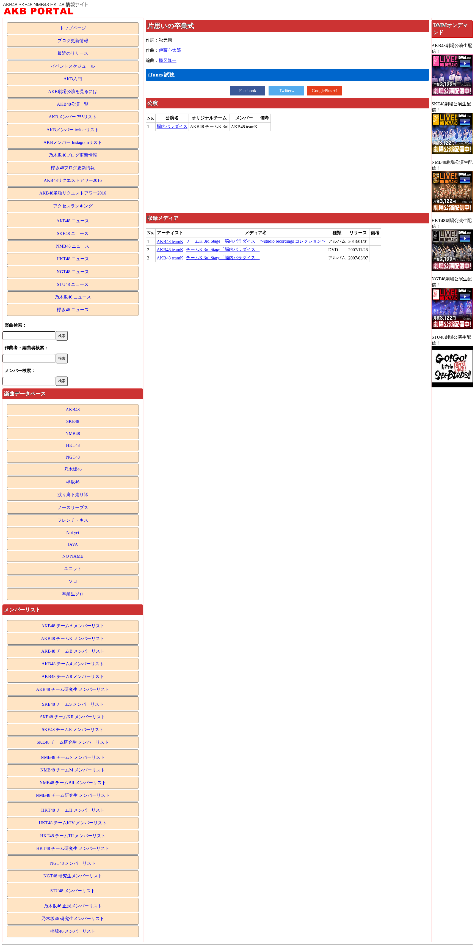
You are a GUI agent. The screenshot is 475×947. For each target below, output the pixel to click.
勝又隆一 (167, 60)
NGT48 (73, 457)
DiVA (73, 544)
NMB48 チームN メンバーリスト (73, 757)
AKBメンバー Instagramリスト (72, 142)
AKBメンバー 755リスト (73, 116)
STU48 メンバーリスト (72, 890)
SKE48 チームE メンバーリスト (73, 729)
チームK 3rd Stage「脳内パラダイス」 (223, 249)
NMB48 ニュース (72, 246)
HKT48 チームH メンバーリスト (72, 810)
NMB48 (72, 433)
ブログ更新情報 (72, 40)
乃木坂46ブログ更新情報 (73, 155)
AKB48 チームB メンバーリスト (72, 651)
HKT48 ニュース (73, 258)
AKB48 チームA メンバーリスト (72, 625)
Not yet (72, 532)
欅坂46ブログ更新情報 (73, 167)
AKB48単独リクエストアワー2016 (72, 193)
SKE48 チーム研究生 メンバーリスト (73, 742)
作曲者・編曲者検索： (27, 347)
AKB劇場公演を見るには (72, 91)
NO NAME (72, 556)
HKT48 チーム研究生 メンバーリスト (72, 848)
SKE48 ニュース (73, 233)
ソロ (72, 581)
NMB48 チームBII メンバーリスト (73, 782)
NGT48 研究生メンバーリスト (72, 876)
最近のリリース (72, 53)
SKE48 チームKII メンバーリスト (72, 717)
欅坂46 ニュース (73, 309)
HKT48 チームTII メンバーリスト (73, 835)
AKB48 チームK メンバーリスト (72, 638)
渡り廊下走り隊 (72, 494)
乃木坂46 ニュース (73, 297)
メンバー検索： (20, 370)
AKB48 (73, 409)
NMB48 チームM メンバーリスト (72, 770)
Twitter (285, 90)
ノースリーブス (72, 507)
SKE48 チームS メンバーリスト (73, 704)
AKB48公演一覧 (73, 104)
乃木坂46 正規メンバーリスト (73, 906)
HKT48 (73, 445)
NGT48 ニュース (73, 271)
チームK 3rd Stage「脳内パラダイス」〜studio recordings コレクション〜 (256, 241)
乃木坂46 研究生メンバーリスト (73, 918)
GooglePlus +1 (325, 90)
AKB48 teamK (170, 241)
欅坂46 (72, 482)
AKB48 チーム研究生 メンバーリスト (72, 689)
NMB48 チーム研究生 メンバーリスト (73, 795)
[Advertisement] (287, 171)
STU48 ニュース (73, 284)
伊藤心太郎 (170, 50)
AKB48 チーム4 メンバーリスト (73, 663)
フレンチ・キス (72, 520)
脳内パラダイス (172, 126)
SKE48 (72, 421)
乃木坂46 (73, 469)
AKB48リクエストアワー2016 (73, 180)
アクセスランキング (73, 206)
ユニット (73, 568)
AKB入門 (72, 78)
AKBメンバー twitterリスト (72, 129)
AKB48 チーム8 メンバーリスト (73, 676)
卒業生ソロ (73, 594)
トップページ (73, 28)
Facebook (247, 90)
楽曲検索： (16, 325)
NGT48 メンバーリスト (73, 863)
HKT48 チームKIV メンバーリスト (73, 822)
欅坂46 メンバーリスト (72, 931)
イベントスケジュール (73, 66)
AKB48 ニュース (72, 220)
